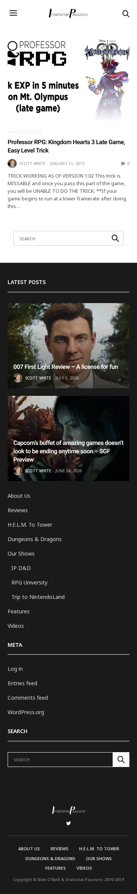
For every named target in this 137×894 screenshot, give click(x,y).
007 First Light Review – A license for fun (65, 366)
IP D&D (21, 568)
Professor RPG (25, 132)
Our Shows (21, 553)
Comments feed (28, 697)
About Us (19, 495)
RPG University (29, 582)
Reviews (18, 510)
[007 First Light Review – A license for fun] (68, 345)
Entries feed (22, 683)
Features (19, 611)
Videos (16, 625)
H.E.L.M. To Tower (30, 524)
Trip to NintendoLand (38, 596)
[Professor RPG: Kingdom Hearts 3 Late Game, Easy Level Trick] (68, 81)
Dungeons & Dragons (35, 539)
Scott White (32, 163)
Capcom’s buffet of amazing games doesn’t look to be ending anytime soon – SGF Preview (68, 451)
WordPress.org (26, 712)
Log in (15, 668)
